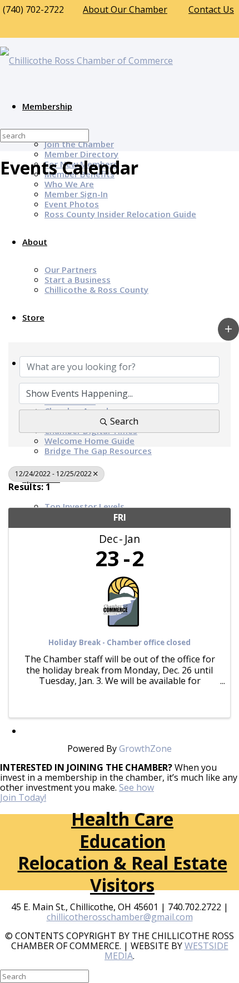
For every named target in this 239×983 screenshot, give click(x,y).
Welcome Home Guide (89, 440)
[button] (228, 329)
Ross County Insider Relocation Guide (120, 213)
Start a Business (77, 279)
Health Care (122, 819)
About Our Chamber (125, 9)
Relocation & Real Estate (122, 863)
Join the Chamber (79, 143)
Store (33, 317)
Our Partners (70, 269)
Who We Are (69, 183)
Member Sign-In (76, 193)
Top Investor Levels (84, 506)
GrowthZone (145, 748)
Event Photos (71, 203)
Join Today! (23, 797)
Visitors (122, 885)
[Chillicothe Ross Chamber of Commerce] (86, 60)
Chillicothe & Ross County (96, 289)
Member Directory (81, 153)
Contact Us (211, 9)
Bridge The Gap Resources (98, 450)
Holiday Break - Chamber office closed (119, 642)
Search (124, 421)
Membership (47, 106)
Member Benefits (79, 173)
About (34, 241)
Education (122, 841)
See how (136, 787)
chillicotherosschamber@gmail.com (120, 917)
